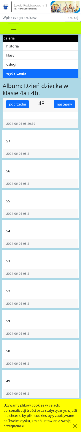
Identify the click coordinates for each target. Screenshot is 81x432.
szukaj (73, 17)
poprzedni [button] (17, 104)
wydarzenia (16, 73)
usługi (11, 64)
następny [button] (64, 104)
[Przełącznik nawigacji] (14, 28)
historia (12, 46)
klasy (10, 55)
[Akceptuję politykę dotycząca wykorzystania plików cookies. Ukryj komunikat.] (75, 426)
